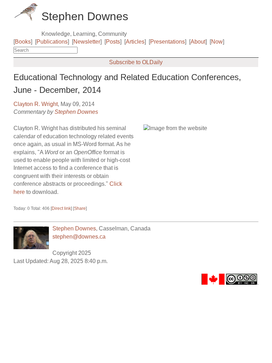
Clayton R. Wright (35, 104)
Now (217, 42)
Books (23, 42)
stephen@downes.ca (79, 237)
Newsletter (86, 42)
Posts (113, 42)
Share (80, 208)
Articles (135, 42)
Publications (52, 42)
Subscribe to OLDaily (136, 62)
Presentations (167, 42)
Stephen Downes (76, 112)
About (198, 42)
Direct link (61, 208)
